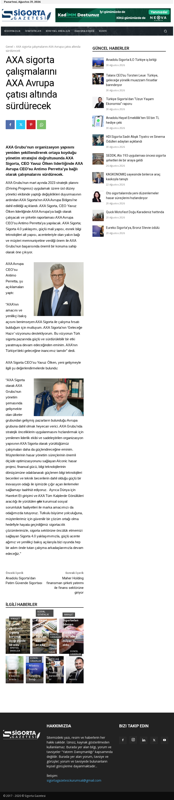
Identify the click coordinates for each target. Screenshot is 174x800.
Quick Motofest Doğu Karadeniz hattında (135, 212)
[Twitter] (20, 124)
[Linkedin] (143, 740)
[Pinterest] (31, 124)
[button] (165, 31)
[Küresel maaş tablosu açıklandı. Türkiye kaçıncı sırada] (44, 636)
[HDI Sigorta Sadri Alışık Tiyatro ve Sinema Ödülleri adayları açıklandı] (98, 140)
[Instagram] (133, 739)
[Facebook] (10, 124)
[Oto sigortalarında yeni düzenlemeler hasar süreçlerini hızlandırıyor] (98, 196)
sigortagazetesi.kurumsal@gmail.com (74, 780)
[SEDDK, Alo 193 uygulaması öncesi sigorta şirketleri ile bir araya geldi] (98, 159)
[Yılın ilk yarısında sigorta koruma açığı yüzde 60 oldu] (18, 636)
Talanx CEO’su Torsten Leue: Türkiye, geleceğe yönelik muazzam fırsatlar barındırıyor (132, 80)
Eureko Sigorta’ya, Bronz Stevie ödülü (133, 228)
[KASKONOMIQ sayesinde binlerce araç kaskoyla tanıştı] (98, 177)
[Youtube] (164, 740)
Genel (9, 47)
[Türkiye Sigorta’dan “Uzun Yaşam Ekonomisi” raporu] (98, 102)
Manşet (15, 618)
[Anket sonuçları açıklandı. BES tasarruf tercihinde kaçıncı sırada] (15, 669)
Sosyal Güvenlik (43, 613)
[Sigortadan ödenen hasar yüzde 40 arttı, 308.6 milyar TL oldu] (71, 636)
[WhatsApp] (41, 124)
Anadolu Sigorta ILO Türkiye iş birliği (131, 60)
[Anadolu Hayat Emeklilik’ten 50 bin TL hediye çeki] (98, 121)
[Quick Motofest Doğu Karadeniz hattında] (98, 215)
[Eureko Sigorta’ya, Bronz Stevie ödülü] (98, 231)
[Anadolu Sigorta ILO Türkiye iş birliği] (98, 63)
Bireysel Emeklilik (15, 649)
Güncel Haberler (35, 659)
